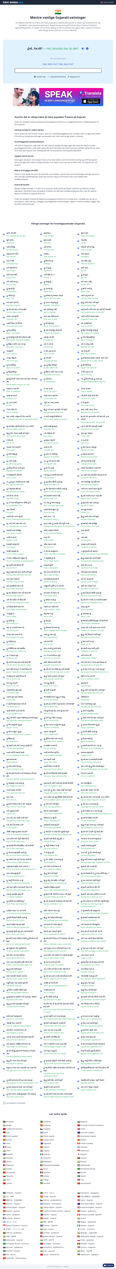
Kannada (8, 1157)
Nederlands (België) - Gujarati (90, 1236)
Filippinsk (45, 1143)
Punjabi (7, 1168)
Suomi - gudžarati (11, 1214)
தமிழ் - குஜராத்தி (47, 1250)
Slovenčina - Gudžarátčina (51, 1247)
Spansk (7, 1139)
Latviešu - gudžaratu (49, 1232)
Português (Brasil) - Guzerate (16, 1243)
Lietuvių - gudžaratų (12, 1232)
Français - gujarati (11, 1218)
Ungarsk (45, 1150)
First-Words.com (57, 1266)
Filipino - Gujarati (48, 1214)
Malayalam (46, 1161)
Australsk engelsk (85, 1132)
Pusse (44, 1168)
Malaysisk (8, 1165)
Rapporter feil (75, 77)
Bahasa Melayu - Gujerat (51, 1236)
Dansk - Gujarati (85, 1200)
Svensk (81, 1175)
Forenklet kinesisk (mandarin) (90, 1125)
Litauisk (82, 1157)
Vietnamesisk (84, 1183)
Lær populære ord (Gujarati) (15, 1103)
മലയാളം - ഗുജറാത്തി (87, 1232)
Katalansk (45, 1125)
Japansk (81, 1154)
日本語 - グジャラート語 (13, 1229)
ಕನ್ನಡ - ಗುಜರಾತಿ (46, 1229)
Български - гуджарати (88, 1192)
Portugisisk (9, 1172)
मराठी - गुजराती (9, 1236)
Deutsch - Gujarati (11, 1203)
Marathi (82, 1161)
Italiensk (45, 1154)
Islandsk (8, 1154)
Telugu (44, 1179)
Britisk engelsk (10, 1136)
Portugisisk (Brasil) (86, 1168)
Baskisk (81, 1139)
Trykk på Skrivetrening (58, 76)
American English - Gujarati (89, 1207)
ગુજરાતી (81, 1218)
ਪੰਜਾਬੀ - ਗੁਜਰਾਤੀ (47, 1239)
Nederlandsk (83, 1165)
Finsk (6, 1143)
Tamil (6, 1179)
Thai (80, 1179)
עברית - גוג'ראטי (10, 1221)
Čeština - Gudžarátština (51, 1200)
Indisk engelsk (47, 1136)
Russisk (81, 1172)
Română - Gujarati (86, 1243)
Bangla (7, 1125)
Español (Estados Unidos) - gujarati (55, 1210)
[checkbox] (35, 76)
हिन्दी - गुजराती (46, 1221)
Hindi (6, 1150)
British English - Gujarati (14, 1207)
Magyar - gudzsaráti (86, 1221)
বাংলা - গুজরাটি (8, 1196)
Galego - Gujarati (48, 1218)
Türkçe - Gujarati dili (49, 1254)
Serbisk (44, 1175)
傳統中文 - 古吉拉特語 (12, 1200)
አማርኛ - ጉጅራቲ (47, 1192)
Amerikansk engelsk (86, 1136)
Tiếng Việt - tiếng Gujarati (14, 1258)
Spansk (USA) (47, 1139)
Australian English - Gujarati (89, 1203)
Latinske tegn (41, 76)
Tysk (6, 1132)
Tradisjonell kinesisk (12, 1128)
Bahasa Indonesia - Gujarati (15, 1225)
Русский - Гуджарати (13, 1247)
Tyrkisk (7, 1183)
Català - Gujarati (48, 1196)
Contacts (66, 1266)
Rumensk (45, 1172)
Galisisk (44, 1146)
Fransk (7, 1146)
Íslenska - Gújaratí (48, 1225)
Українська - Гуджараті (88, 1254)
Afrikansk (8, 1121)
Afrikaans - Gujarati (12, 1192)
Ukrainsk (45, 1183)
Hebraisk (82, 1146)
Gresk (44, 1132)
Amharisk (45, 1121)
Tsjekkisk (45, 1128)
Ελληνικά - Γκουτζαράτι (50, 1203)
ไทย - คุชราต (9, 1254)
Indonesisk (83, 1150)
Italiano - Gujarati (85, 1225)
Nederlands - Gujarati (13, 1239)
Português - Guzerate (50, 1243)
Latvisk (7, 1161)
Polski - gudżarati (85, 1239)
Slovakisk (8, 1175)
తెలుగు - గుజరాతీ (84, 1250)
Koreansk (45, 1157)
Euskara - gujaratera (86, 1210)
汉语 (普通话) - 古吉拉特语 (88, 1196)
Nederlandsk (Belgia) (49, 1165)
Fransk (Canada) (85, 1143)
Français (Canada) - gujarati (89, 1214)
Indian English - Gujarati (51, 1207)
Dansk (81, 1128)
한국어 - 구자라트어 (86, 1229)
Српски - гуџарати (86, 1247)
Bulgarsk (82, 1121)
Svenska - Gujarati (11, 1250)
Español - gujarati (11, 1210)
